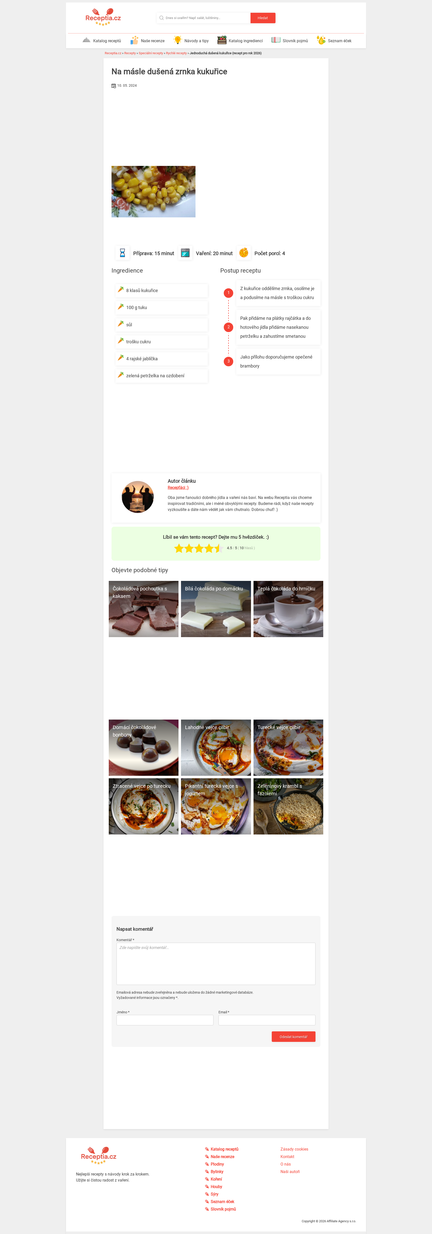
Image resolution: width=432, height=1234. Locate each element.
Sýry (214, 1194)
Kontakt (287, 1156)
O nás (285, 1164)
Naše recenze (152, 40)
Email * (223, 1012)
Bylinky (217, 1171)
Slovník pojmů (295, 40)
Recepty (130, 53)
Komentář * (125, 940)
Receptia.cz (113, 53)
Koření (216, 1179)
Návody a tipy (196, 40)
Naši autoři (290, 1171)
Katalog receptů (107, 40)
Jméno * (123, 1012)
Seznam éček (340, 40)
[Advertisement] (216, 127)
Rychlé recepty (176, 53)
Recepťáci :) (178, 487)
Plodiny (217, 1164)
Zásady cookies (294, 1149)
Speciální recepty (151, 53)
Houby (216, 1186)
